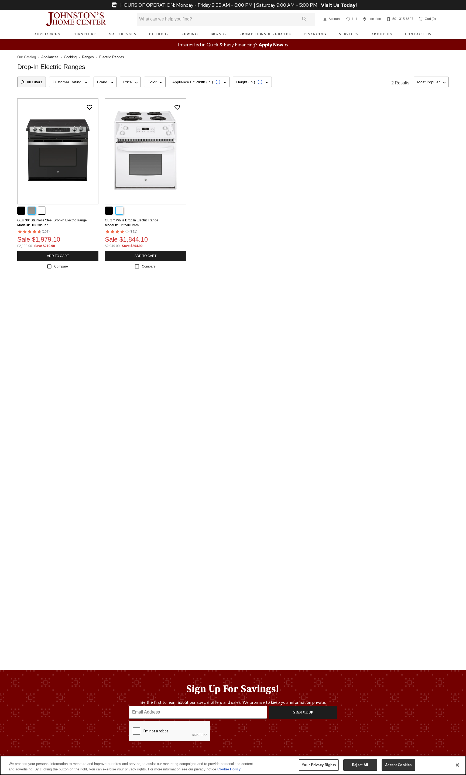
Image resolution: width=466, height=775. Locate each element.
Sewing (189, 34)
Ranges (88, 57)
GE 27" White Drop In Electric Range (131, 220)
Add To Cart (58, 256)
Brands (219, 34)
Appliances (47, 34)
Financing (315, 34)
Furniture (84, 34)
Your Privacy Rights (318, 765)
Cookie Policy (229, 769)
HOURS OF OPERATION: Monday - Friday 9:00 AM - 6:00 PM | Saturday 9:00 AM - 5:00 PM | (238, 5)
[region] (233, 765)
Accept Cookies (398, 765)
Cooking (70, 57)
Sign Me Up (303, 712)
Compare (61, 266)
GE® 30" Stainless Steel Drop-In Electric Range (52, 220)
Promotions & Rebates (265, 34)
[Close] (457, 765)
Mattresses (122, 34)
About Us (381, 34)
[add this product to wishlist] (89, 107)
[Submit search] (304, 19)
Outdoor (159, 34)
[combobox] (69, 82)
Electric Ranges (111, 57)
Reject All (360, 765)
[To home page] (76, 19)
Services (349, 34)
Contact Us (418, 34)
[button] (325, 19)
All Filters (34, 82)
